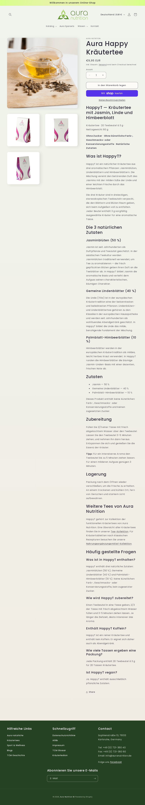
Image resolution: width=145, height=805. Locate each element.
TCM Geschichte (16, 755)
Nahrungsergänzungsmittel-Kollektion (109, 543)
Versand (103, 64)
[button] (10, 14)
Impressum (58, 745)
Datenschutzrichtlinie (64, 735)
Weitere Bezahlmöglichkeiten (112, 100)
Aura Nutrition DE (67, 797)
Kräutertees (13, 740)
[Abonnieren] (95, 778)
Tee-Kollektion (119, 531)
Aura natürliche (15, 735)
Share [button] (92, 692)
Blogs (10, 750)
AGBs (55, 740)
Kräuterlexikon (60, 755)
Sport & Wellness (16, 745)
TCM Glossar (59, 750)
